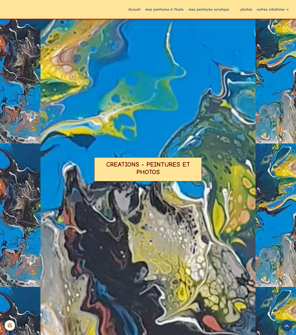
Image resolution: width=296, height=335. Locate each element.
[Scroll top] (287, 326)
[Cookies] (10, 325)
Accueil (134, 9)
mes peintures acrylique (208, 9)
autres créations (271, 9)
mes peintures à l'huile (164, 9)
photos (246, 9)
